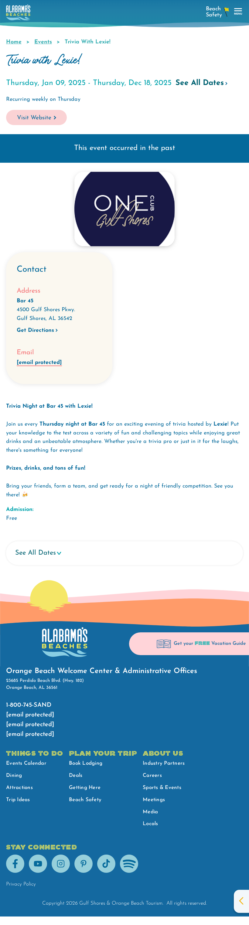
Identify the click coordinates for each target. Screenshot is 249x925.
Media (150, 811)
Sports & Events (162, 787)
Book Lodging (85, 763)
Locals (150, 823)
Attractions (19, 787)
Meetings (154, 799)
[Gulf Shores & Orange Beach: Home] (18, 14)
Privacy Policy (21, 884)
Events (43, 42)
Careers (152, 775)
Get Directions (35, 330)
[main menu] (238, 11)
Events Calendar (26, 763)
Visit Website (34, 118)
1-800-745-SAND (28, 705)
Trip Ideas (18, 799)
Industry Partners (164, 763)
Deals (75, 775)
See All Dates (200, 83)
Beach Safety (85, 799)
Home (14, 42)
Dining (14, 775)
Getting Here (85, 787)
